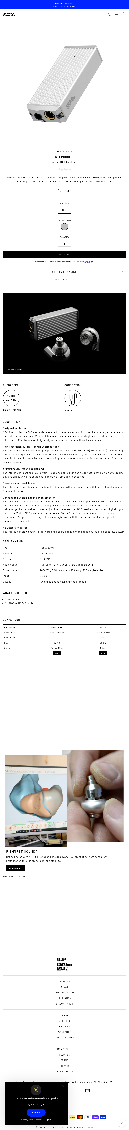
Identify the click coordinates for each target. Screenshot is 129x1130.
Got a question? (64, 279)
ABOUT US (64, 981)
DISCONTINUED (64, 1003)
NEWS (64, 987)
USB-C (65, 209)
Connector (64, 203)
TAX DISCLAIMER (64, 1037)
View (57, 653)
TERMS (64, 1060)
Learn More (15, 868)
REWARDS (64, 1054)
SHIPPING (64, 1020)
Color (64, 220)
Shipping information (64, 272)
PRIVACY (64, 1065)
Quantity (64, 237)
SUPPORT (64, 1015)
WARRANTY (64, 1031)
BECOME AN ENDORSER (64, 992)
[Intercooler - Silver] (26, 945)
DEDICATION (64, 998)
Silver (64, 226)
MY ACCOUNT (64, 1049)
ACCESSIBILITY (64, 1071)
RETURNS (64, 1026)
